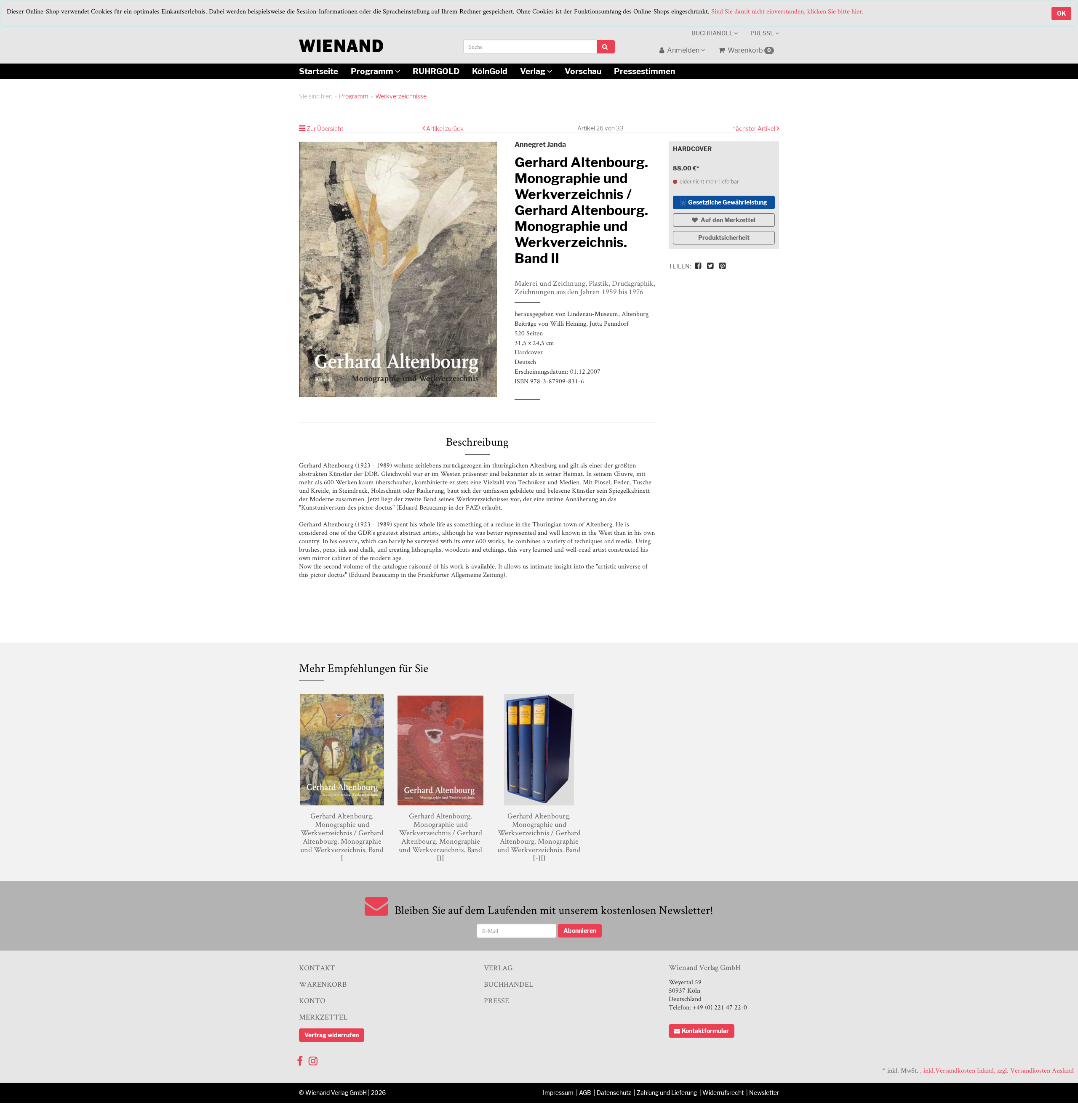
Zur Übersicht (325, 128)
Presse (762, 33)
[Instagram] (313, 1059)
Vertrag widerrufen (331, 1035)
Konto (312, 1000)
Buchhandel (712, 33)
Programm (373, 71)
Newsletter (764, 1092)
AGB (585, 1092)
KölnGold (489, 71)
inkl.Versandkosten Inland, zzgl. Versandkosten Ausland (998, 1070)
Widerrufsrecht (723, 1092)
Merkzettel (323, 1017)
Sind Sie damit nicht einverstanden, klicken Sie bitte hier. (787, 11)
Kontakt (317, 967)
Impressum (558, 1092)
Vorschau (583, 71)
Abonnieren (579, 930)
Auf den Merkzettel (727, 219)
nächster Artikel (754, 128)
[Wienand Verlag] (341, 44)
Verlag (533, 71)
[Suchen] (606, 46)
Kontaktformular (705, 1030)
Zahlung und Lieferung (667, 1092)
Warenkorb (748, 50)
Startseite (318, 71)
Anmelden (683, 50)
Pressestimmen (644, 71)
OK (1061, 13)
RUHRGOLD (436, 71)
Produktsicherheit (724, 237)
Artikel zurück (445, 128)
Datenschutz (614, 1092)
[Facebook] (300, 1059)
